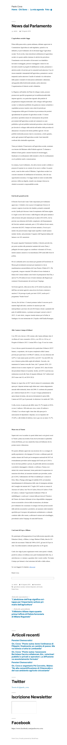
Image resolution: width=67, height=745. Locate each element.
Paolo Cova (17, 6)
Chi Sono (23, 9)
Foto (47, 9)
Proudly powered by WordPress (28, 738)
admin (15, 31)
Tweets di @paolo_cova (20, 687)
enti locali (39, 587)
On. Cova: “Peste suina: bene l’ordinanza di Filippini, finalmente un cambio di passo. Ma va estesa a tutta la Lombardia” (33, 646)
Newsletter (37, 584)
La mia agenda (37, 9)
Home (14, 9)
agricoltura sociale (19, 587)
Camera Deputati (30, 587)
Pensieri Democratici (22, 640)
